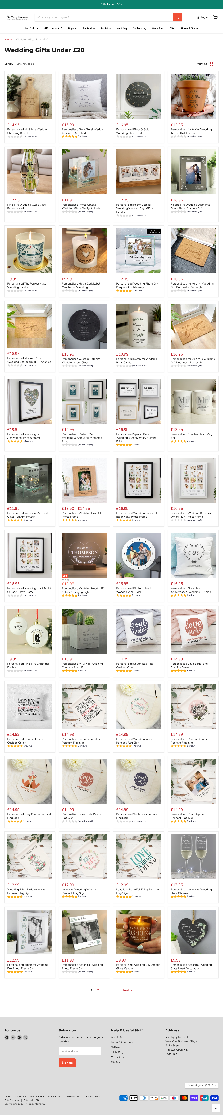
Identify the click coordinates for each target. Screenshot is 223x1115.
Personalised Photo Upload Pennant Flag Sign (188, 816)
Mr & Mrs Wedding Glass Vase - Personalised (27, 206)
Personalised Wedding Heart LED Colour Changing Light (83, 590)
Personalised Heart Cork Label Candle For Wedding (81, 285)
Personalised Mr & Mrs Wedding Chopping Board (27, 131)
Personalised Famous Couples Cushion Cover (26, 741)
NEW (7, 1096)
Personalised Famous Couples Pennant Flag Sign (81, 741)
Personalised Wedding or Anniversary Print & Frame (24, 436)
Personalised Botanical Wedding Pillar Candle (136, 360)
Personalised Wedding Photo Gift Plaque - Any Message (137, 285)
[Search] (177, 17)
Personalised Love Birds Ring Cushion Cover (189, 665)
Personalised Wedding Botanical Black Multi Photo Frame (136, 515)
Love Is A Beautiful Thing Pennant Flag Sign (137, 891)
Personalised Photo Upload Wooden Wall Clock (133, 590)
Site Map (116, 1062)
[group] (22, 137)
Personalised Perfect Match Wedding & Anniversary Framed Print (82, 437)
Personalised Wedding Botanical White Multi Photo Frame (191, 515)
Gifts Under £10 (31, 1100)
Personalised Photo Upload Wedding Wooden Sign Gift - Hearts (134, 208)
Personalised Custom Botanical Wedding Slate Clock (81, 360)
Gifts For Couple (93, 1096)
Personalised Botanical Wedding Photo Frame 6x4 (82, 966)
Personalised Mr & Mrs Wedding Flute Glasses (191, 891)
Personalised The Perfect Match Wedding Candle (27, 285)
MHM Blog (117, 1052)
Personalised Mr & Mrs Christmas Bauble (28, 665)
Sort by (8, 63)
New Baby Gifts (73, 1096)
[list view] (216, 64)
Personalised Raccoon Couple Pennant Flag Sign (189, 741)
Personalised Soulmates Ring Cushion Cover (134, 665)
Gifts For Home (12, 1100)
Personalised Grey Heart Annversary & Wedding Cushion (191, 590)
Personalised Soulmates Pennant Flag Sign (137, 816)
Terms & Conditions (122, 1042)
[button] (202, 17)
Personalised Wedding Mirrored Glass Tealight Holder (27, 515)
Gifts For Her (20, 1096)
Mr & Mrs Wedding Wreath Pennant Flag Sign (79, 891)
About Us (116, 1037)
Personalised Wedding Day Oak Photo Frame (82, 515)
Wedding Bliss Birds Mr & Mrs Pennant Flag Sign (26, 891)
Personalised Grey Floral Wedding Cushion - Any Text (83, 131)
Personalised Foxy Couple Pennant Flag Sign (29, 816)
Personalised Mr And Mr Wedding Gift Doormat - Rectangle (192, 285)
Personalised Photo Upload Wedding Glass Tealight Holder (82, 206)
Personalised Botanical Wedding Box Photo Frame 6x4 (27, 966)
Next (126, 990)
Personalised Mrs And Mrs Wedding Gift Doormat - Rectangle (29, 360)
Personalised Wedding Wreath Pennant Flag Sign (135, 741)
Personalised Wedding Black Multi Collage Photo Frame (29, 590)
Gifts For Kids (54, 1096)
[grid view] (211, 64)
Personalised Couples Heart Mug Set (191, 436)
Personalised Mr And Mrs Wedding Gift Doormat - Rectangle (193, 360)
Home (8, 39)
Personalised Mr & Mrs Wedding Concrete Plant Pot (82, 665)
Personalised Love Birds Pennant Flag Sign (82, 816)
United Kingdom (200, 1085)
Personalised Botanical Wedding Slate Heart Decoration (191, 966)
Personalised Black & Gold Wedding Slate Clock (132, 131)
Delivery (116, 1047)
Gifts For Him (37, 1096)
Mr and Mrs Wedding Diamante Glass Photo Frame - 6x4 (190, 206)
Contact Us (117, 1057)
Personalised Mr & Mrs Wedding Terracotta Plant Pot (191, 131)
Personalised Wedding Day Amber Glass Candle (138, 966)
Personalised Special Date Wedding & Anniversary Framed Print (136, 437)
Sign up (67, 1063)
